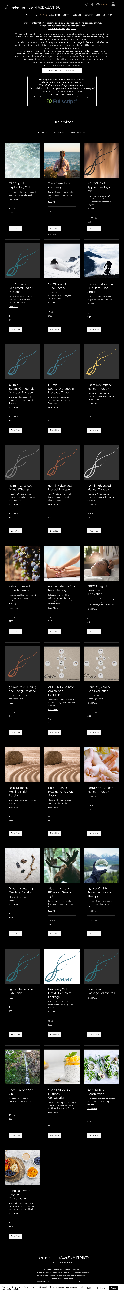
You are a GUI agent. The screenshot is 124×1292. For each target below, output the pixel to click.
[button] (113, 4)
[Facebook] (92, 4)
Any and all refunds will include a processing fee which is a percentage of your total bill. (62, 62)
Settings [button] (90, 1288)
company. (77, 65)
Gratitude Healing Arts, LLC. (62, 28)
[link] (42, 132)
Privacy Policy (14, 1289)
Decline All (101, 1288)
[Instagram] (86, 4)
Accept (113, 1288)
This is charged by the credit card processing (58, 65)
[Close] (121, 1288)
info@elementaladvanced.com (62, 1262)
